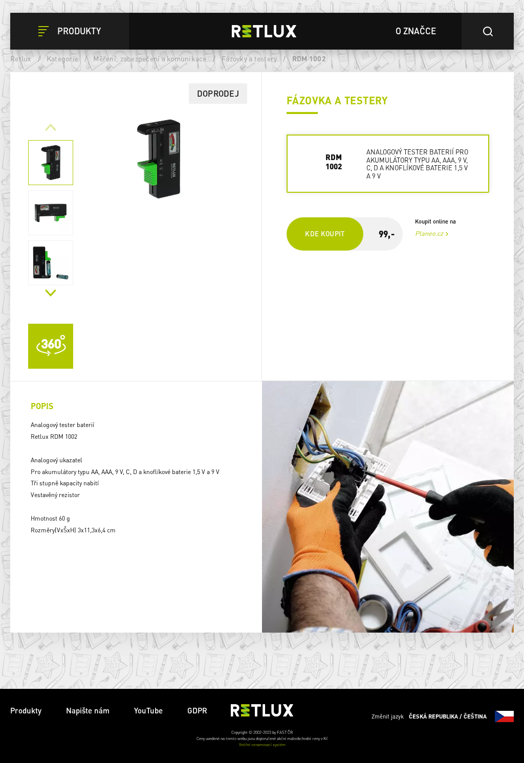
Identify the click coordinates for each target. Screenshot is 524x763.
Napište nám (88, 710)
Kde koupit (325, 233)
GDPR (197, 710)
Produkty (25, 710)
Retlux (21, 58)
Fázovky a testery (249, 58)
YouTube (148, 710)
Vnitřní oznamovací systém (262, 744)
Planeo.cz (429, 233)
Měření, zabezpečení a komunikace (149, 58)
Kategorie (62, 58)
